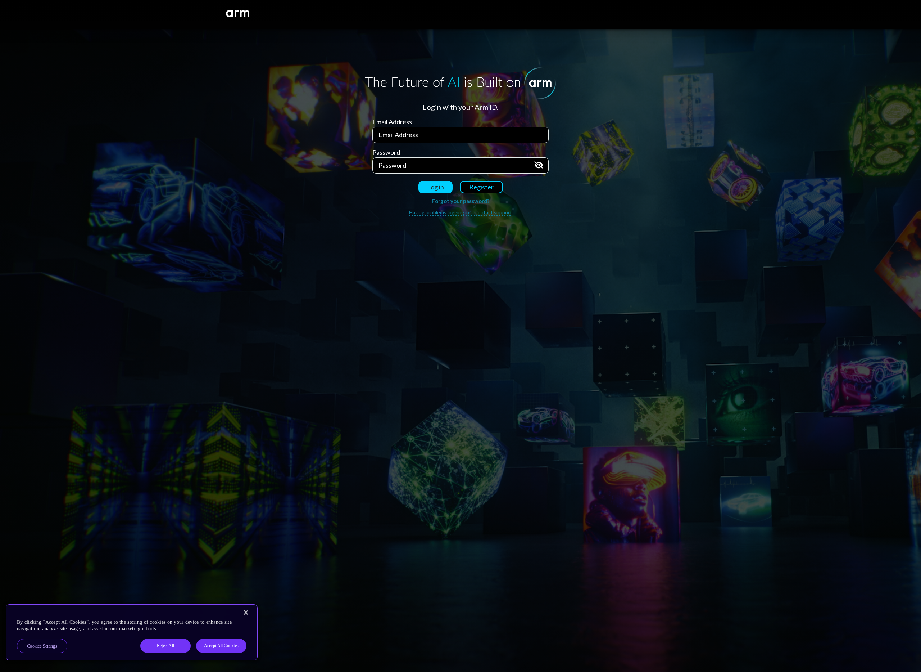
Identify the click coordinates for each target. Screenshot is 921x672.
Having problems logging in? (440, 212)
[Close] (246, 613)
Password (386, 152)
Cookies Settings (42, 646)
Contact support (493, 212)
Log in (435, 187)
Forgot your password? (460, 201)
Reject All (165, 645)
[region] (132, 632)
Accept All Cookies (221, 645)
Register (481, 187)
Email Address (392, 122)
